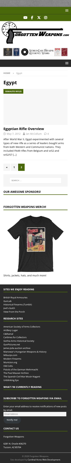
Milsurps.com (10, 355)
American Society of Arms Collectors (21, 326)
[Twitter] (39, 17)
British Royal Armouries (15, 297)
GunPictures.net (11, 344)
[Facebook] (32, 17)
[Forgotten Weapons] (35, 42)
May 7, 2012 (14, 133)
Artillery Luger (10, 330)
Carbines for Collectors (15, 337)
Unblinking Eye (11, 380)
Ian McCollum (34, 133)
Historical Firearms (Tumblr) (17, 304)
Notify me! (12, 419)
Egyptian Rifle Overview (23, 128)
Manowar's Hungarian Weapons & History (25, 351)
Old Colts (8, 365)
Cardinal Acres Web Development (44, 459)
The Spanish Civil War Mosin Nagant (21, 376)
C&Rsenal (8, 333)
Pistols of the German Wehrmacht (20, 369)
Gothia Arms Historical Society (18, 340)
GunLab (7, 301)
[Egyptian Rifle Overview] (35, 107)
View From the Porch (14, 311)
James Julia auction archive (16, 348)
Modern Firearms (12, 358)
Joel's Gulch (9, 308)
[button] (66, 10)
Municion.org (10, 362)
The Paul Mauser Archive (16, 372)
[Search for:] (35, 180)
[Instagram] (46, 17)
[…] (15, 154)
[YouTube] (25, 17)
